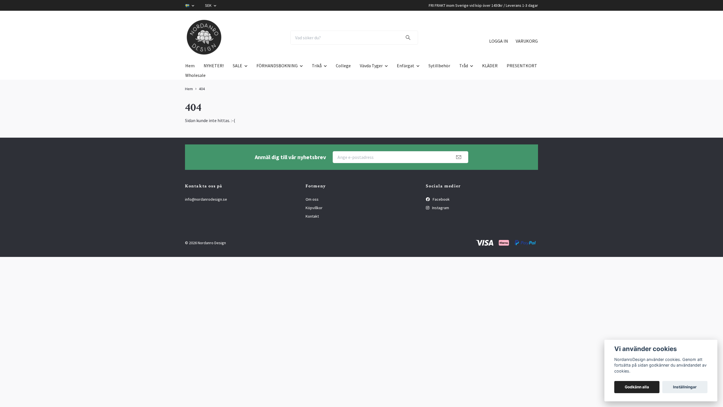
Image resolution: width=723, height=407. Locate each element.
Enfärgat (405, 65)
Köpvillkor (314, 207)
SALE (237, 65)
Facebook (441, 199)
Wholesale (195, 75)
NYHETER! (214, 65)
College (343, 65)
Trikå (317, 65)
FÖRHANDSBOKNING (277, 65)
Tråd (463, 65)
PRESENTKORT (522, 65)
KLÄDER (490, 65)
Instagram (440, 207)
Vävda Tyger (371, 65)
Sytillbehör (439, 65)
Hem (190, 65)
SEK (208, 5)
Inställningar (685, 387)
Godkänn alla (637, 387)
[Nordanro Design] (204, 37)
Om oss (312, 199)
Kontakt (312, 216)
